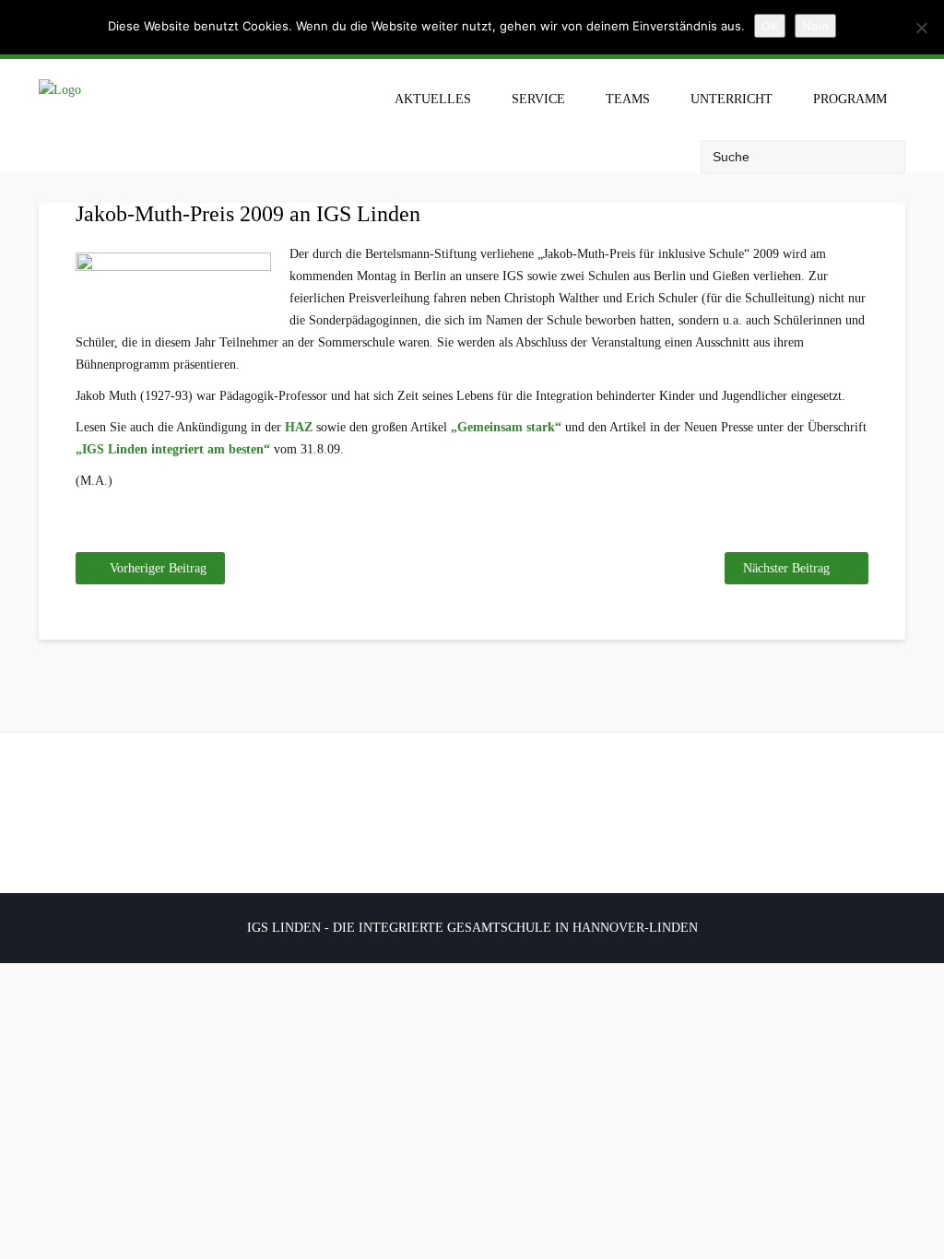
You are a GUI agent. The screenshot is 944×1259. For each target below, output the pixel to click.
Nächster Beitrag (786, 568)
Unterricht (731, 99)
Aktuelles (433, 99)
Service (538, 99)
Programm (850, 99)
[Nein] (921, 27)
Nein (815, 25)
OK (769, 25)
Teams (628, 99)
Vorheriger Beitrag (158, 568)
